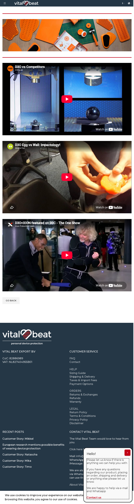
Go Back (11, 300)
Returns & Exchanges (83, 394)
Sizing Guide (77, 373)
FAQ (72, 358)
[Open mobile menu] (5, 3)
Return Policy (78, 412)
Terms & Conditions (82, 415)
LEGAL (73, 408)
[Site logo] (26, 3)
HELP (73, 369)
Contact (74, 362)
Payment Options (81, 384)
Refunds (75, 398)
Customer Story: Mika (16, 460)
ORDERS (75, 390)
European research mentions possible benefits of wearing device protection (33, 446)
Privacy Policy (78, 419)
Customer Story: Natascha (19, 454)
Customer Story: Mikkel (18, 438)
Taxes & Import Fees (83, 380)
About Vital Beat (80, 484)
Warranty (75, 401)
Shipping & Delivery (82, 376)
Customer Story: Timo (17, 466)
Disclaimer (76, 423)
